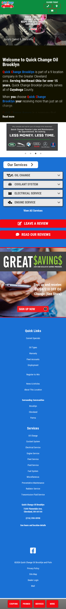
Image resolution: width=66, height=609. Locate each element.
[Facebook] (33, 550)
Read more (8, 116)
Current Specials (33, 338)
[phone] (48, 6)
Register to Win (33, 374)
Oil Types (33, 347)
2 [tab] (30, 153)
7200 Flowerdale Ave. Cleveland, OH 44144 (33, 510)
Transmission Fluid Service (33, 494)
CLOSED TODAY (52, 2)
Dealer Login (33, 580)
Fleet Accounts (33, 359)
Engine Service (25, 202)
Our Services (18, 165)
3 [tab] (35, 153)
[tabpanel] (33, 137)
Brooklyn (33, 406)
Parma (33, 418)
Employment (33, 365)
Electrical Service (28, 193)
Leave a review (35, 223)
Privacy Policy (33, 568)
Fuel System (33, 471)
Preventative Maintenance (33, 483)
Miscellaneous (33, 477)
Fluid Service (33, 465)
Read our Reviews (35, 235)
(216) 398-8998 (33, 518)
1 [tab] (25, 153)
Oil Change (22, 175)
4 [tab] (40, 153)
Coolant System (26, 184)
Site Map (33, 574)
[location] (57, 6)
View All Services (33, 210)
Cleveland (33, 412)
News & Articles (33, 383)
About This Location (33, 389)
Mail (33, 586)
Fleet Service (33, 459)
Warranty (33, 353)
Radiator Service (33, 488)
